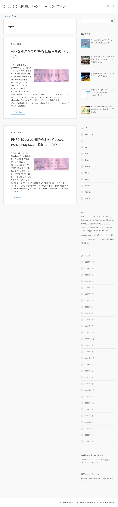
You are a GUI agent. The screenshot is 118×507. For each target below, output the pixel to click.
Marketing (92, 227)
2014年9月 (89, 345)
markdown (85, 227)
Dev (86, 154)
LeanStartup (107, 224)
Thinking (88, 192)
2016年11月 (89, 288)
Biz (86, 147)
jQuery (100, 224)
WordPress (105, 235)
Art (86, 141)
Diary (87, 160)
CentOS (105, 217)
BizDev (95, 217)
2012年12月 (89, 390)
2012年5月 (89, 429)
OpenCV (112, 227)
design (110, 217)
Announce (89, 134)
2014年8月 (89, 352)
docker (87, 220)
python (92, 230)
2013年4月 (89, 371)
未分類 (87, 198)
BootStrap (100, 217)
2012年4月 (89, 435)
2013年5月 (89, 364)
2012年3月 (89, 441)
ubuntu (89, 235)
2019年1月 (89, 268)
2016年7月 (89, 294)
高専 (88, 243)
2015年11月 (89, 300)
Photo (87, 179)
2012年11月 (89, 396)
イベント (96, 239)
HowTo (87, 166)
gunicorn (111, 220)
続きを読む (18, 112)
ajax (82, 217)
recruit (101, 230)
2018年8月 (89, 275)
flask (97, 220)
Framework (102, 220)
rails (97, 230)
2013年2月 (89, 384)
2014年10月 (89, 339)
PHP (82, 230)
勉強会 (110, 239)
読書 (83, 243)
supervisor (84, 235)
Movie (87, 173)
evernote (92, 220)
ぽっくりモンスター (87, 239)
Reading (88, 186)
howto (84, 223)
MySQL (104, 227)
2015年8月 (89, 307)
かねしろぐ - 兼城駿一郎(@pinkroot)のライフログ (34, 6)
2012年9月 (89, 409)
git (107, 220)
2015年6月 (89, 313)
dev (83, 220)
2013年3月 (89, 377)
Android (87, 217)
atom (90, 217)
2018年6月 (89, 281)
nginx (107, 227)
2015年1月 (89, 326)
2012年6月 (89, 422)
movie (98, 227)
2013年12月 (89, 358)
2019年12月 (89, 262)
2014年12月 (89, 332)
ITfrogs (94, 224)
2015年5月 (89, 320)
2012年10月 (89, 403)
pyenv (86, 231)
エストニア (103, 239)
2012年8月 (89, 416)
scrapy (107, 230)
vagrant (94, 235)
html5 (89, 224)
